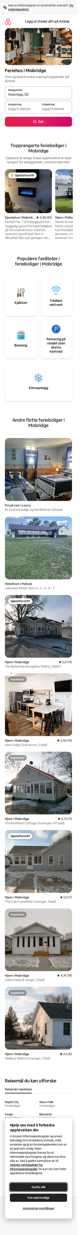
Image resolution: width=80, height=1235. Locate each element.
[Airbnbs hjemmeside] (8, 21)
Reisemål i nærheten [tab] (18, 1089)
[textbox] (21, 109)
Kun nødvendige (38, 1198)
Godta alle (39, 1187)
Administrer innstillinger (38, 1208)
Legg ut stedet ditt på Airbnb (47, 21)
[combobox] (38, 94)
